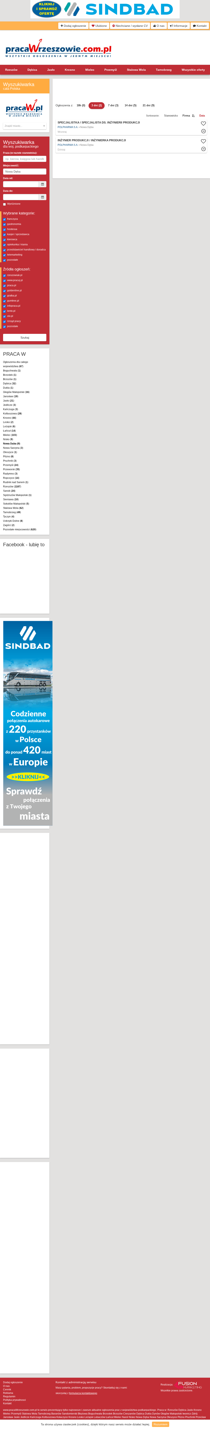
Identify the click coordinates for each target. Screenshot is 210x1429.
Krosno (70, 69)
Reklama (8, 1393)
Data (202, 115)
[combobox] (24, 125)
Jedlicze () (9, 405)
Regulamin (9, 1396)
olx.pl (10, 316)
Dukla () (8, 387)
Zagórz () (9, 525)
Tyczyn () (8, 516)
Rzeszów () (12, 486)
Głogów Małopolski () (16, 392)
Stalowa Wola (136, 69)
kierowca (12, 239)
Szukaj (25, 337)
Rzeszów (11, 69)
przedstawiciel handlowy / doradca (26, 249)
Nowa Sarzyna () (13, 447)
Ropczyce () (11, 478)
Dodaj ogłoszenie (74, 25)
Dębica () (9, 383)
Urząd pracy (14, 321)
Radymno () (10, 473)
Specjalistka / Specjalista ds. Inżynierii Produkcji (99, 122)
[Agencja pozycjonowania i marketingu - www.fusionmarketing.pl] (188, 1384)
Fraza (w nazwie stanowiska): (20, 152)
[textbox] (24, 125)
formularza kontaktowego (83, 1393)
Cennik (7, 1389)
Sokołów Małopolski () (16, 503)
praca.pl (11, 285)
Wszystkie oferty (193, 69)
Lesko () (8, 422)
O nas (160, 25)
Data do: (8, 191)
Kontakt (201, 25)
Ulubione (101, 25)
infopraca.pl (13, 305)
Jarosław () (10, 396)
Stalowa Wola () (13, 508)
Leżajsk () (9, 426)
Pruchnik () (10, 460)
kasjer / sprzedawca (18, 234)
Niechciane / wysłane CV (131, 25)
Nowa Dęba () (11, 443)
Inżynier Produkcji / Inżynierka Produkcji (92, 140)
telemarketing (14, 254)
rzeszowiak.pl (14, 275)
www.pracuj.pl (15, 280)
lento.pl (11, 311)
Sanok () (9, 490)
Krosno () (9, 417)
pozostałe (12, 259)
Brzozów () (9, 379)
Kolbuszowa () (12, 413)
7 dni (113, 105)
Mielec (89, 69)
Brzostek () (9, 375)
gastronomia (14, 224)
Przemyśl (110, 69)
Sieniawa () (11, 499)
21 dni (148, 105)
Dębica (32, 69)
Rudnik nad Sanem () (15, 482)
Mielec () (10, 435)
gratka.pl (12, 295)
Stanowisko (171, 115)
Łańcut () (9, 430)
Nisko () (8, 439)
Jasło (51, 69)
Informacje (180, 25)
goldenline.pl (14, 290)
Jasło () (8, 400)
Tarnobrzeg (164, 69)
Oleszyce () (10, 452)
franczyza (12, 219)
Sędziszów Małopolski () (17, 495)
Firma (186, 115)
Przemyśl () (10, 465)
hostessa (12, 229)
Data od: (8, 178)
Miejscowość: (11, 165)
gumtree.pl (13, 300)
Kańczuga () (10, 409)
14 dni (130, 105)
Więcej (131, 127)
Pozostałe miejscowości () (19, 529)
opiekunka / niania (17, 244)
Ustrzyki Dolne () (13, 520)
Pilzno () (8, 456)
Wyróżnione (14, 203)
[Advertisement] (27, 938)
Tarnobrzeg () (12, 512)
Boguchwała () (12, 370)
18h (81, 105)
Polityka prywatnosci (14, 1400)
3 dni (96, 105)
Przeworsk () (11, 469)
